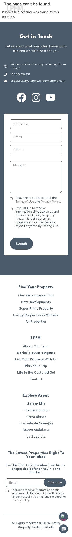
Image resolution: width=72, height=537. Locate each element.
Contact (36, 379)
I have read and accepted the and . (38, 199)
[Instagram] (36, 97)
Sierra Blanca (36, 417)
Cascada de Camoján (36, 423)
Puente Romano (36, 410)
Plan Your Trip (36, 366)
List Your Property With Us (36, 359)
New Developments (36, 302)
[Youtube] (51, 97)
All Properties (36, 321)
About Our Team (36, 346)
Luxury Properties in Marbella (36, 315)
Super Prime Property (36, 308)
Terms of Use (25, 201)
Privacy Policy (50, 201)
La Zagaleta (36, 436)
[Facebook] (21, 97)
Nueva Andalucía (36, 430)
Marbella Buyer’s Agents (36, 353)
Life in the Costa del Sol (36, 372)
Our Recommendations (36, 295)
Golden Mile (36, 404)
